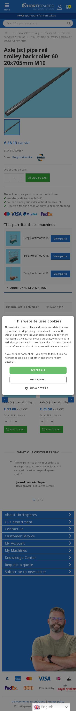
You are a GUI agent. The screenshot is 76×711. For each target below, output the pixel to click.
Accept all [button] (38, 370)
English (47, 707)
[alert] (38, 355)
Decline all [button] (38, 379)
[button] (38, 388)
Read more (21, 361)
